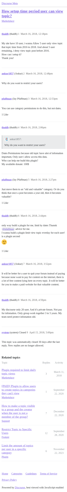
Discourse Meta (10, 3)
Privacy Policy (9, 479)
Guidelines (31, 473)
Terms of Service (48, 473)
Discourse (20, 487)
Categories (16, 473)
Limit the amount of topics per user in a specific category (17, 449)
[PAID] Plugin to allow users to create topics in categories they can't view (19, 389)
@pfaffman (8, 229)
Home (5, 473)
